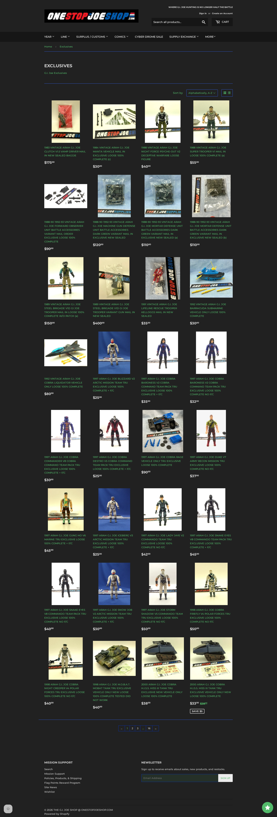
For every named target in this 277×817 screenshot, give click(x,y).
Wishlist (49, 791)
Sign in (203, 13)
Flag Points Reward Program (62, 782)
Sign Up (225, 778)
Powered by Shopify (56, 813)
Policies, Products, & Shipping (63, 778)
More (209, 36)
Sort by (178, 93)
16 (149, 728)
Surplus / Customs (91, 36)
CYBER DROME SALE (149, 36)
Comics (120, 36)
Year (48, 36)
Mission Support (54, 773)
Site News (50, 787)
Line (64, 36)
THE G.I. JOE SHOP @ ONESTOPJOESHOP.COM (83, 809)
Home (48, 46)
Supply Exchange (183, 36)
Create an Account (222, 13)
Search (48, 769)
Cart (225, 22)
